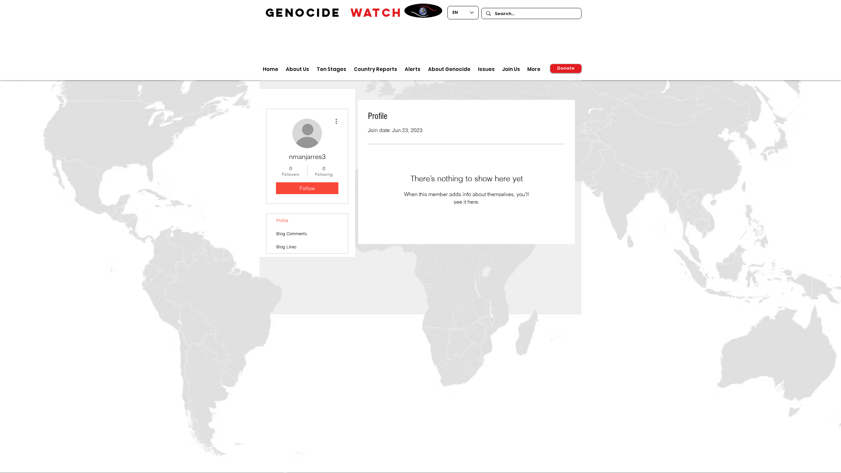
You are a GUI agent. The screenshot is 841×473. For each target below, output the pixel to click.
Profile (282, 220)
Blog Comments (291, 233)
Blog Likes (286, 246)
